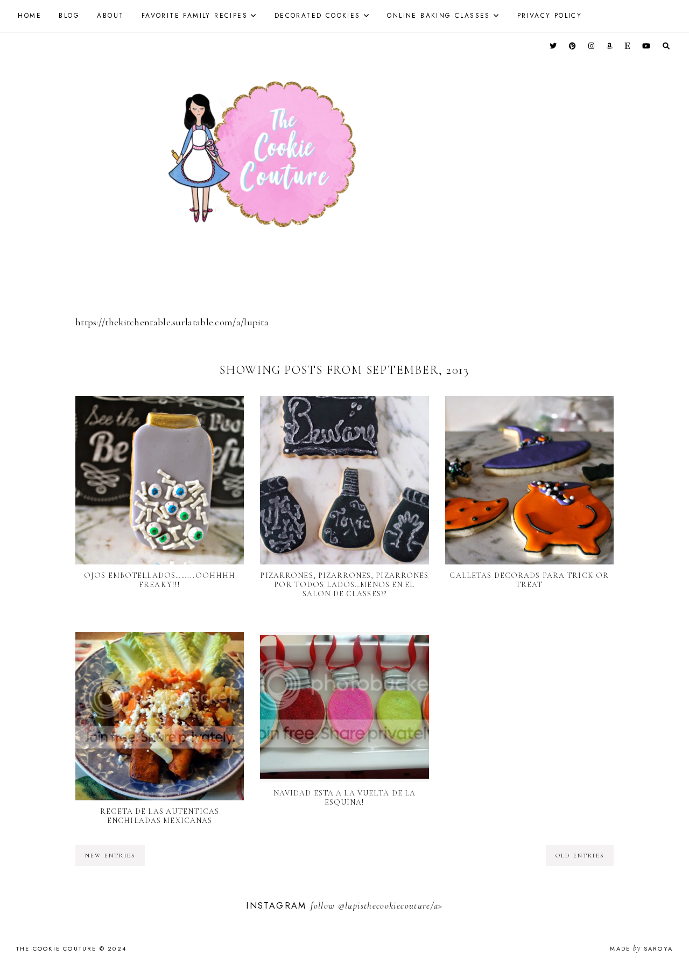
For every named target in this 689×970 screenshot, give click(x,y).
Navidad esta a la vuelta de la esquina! (344, 797)
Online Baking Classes (438, 15)
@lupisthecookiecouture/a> (390, 905)
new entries (110, 855)
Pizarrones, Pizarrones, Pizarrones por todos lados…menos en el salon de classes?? (344, 584)
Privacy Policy (549, 15)
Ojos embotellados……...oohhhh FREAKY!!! (159, 580)
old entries (580, 855)
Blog (69, 15)
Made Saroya (641, 948)
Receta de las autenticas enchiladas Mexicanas (159, 816)
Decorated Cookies (318, 15)
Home (29, 15)
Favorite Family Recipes (195, 15)
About (110, 15)
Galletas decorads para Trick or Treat (529, 580)
